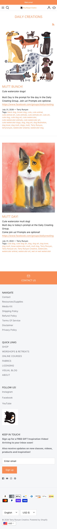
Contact (6, 297)
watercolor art (24, 251)
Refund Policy (9, 315)
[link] (28, 104)
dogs (22, 125)
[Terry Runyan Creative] (28, 7)
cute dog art (16, 117)
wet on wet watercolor (41, 251)
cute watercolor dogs (11, 122)
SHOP (5, 346)
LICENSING (8, 365)
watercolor (42, 248)
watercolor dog (37, 128)
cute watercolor (29, 117)
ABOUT (6, 375)
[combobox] (9, 523)
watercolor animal (9, 251)
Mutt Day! (10, 216)
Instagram (7, 392)
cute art (46, 115)
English (8, 512)
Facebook (7, 397)
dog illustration (40, 122)
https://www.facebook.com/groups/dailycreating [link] (28, 235)
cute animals (21, 115)
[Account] (48, 8)
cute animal (38, 112)
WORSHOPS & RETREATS (15, 351)
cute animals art (35, 115)
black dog (11, 112)
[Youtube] (7, 478)
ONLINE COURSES (12, 356)
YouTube (6, 403)
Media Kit (7, 306)
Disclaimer (7, 325)
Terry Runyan (36, 125)
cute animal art (8, 115)
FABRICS (6, 361)
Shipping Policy (10, 311)
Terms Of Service (11, 320)
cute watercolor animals (12, 120)
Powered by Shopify (38, 520)
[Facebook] (3, 478)
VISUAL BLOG (9, 370)
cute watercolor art (32, 120)
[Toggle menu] (3, 8)
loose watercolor (18, 246)
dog (23, 122)
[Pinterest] (15, 478)
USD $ (26, 512)
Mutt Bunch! (12, 86)
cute (30, 112)
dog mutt (15, 125)
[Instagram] (11, 478)
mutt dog (35, 246)
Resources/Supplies (12, 301)
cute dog (6, 117)
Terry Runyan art (9, 248)
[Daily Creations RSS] (53, 24)
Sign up (10, 470)
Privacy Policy (9, 330)
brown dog (22, 112)
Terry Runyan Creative (27, 248)
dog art (29, 122)
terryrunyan (7, 128)
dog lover (6, 125)
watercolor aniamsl (21, 128)
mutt (28, 125)
